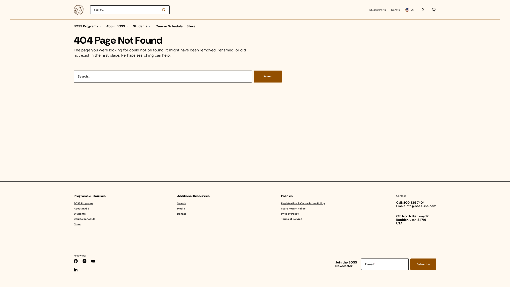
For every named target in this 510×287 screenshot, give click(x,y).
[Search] (164, 9)
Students (80, 213)
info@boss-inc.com (421, 206)
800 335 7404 (414, 203)
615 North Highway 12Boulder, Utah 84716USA (412, 219)
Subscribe (423, 264)
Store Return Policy (293, 208)
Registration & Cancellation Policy (303, 203)
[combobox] (130, 9)
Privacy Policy (290, 213)
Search (267, 76)
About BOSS (81, 208)
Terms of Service (291, 219)
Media (181, 208)
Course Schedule (84, 219)
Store (77, 224)
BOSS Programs (83, 203)
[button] (422, 9)
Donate (181, 213)
